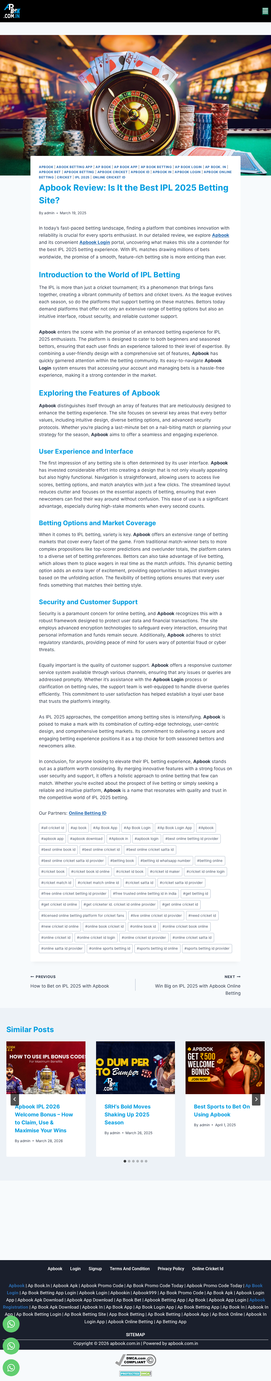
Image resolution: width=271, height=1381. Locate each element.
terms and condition (130, 1268)
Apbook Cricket (112, 172)
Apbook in (118, 838)
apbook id (140, 172)
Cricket (64, 177)
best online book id (58, 849)
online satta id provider (62, 948)
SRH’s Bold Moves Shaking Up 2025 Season (128, 1114)
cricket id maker (165, 871)
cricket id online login (206, 871)
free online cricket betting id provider (73, 893)
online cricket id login (96, 937)
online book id (143, 926)
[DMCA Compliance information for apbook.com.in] (135, 1360)
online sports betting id (109, 948)
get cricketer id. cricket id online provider (120, 904)
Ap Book (103, 167)
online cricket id (55, 937)
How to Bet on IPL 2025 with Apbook (69, 982)
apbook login (147, 838)
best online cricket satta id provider (72, 860)
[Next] (256, 1099)
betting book (122, 860)
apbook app (52, 838)
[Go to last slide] (15, 1099)
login (75, 1268)
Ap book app (126, 167)
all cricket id (52, 828)
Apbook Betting (79, 172)
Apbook (46, 167)
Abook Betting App (74, 167)
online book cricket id (104, 926)
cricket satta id (139, 882)
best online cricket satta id (150, 849)
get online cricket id (180, 904)
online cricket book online (185, 926)
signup (95, 1268)
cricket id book (129, 871)
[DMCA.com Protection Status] (135, 1373)
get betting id (195, 893)
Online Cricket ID (109, 177)
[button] (265, 11)
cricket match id (56, 882)
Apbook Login (188, 172)
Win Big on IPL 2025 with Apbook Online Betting (198, 985)
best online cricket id (101, 849)
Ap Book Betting (156, 167)
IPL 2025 (82, 177)
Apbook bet (50, 172)
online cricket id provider (144, 937)
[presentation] (45, 1067)
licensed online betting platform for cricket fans (82, 915)
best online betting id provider (191, 838)
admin (49, 213)
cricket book (53, 871)
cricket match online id (98, 882)
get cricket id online (59, 904)
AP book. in (215, 167)
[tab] (125, 1161)
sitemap (135, 1334)
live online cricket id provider (156, 915)
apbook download (86, 838)
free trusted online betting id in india (145, 893)
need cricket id (202, 915)
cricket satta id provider (181, 882)
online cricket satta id (192, 937)
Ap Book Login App (174, 828)
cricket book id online (90, 871)
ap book (79, 828)
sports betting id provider (206, 948)
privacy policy (171, 1268)
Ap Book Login (188, 167)
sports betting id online (157, 948)
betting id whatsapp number (166, 860)
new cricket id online (60, 926)
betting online (210, 860)
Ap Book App (105, 828)
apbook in (162, 172)
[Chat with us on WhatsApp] (11, 1324)
